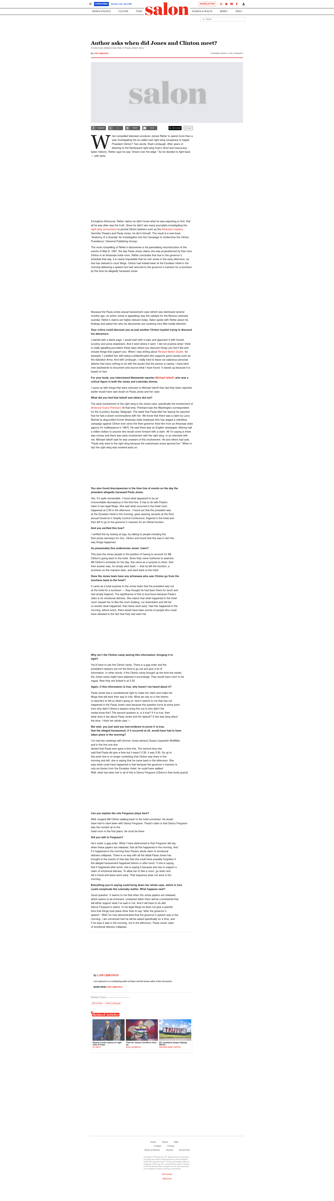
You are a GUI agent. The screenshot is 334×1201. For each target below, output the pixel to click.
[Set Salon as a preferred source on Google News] (175, 128)
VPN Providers (167, 1174)
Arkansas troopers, (173, 229)
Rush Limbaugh (113, 1003)
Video (238, 11)
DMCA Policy (167, 1178)
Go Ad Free (184, 1150)
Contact (157, 1146)
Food (139, 11)
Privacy (170, 1146)
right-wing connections (104, 229)
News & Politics (101, 11)
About (165, 1142)
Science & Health (202, 11)
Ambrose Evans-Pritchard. (106, 408)
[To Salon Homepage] (167, 8)
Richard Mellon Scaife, (171, 352)
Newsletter (207, 4)
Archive (169, 1150)
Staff (176, 1142)
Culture (123, 11)
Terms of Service (152, 1150)
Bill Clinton (97, 1003)
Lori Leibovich (101, 53)
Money (224, 11)
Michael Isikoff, (164, 378)
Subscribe (101, 4)
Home (153, 1142)
